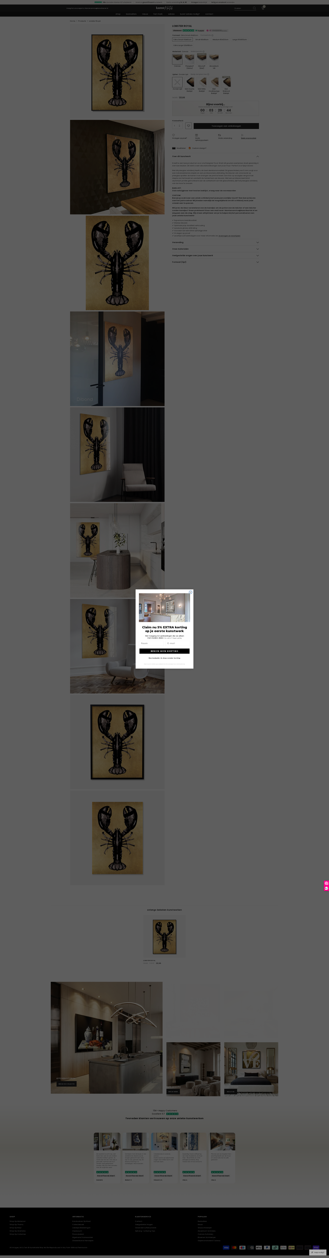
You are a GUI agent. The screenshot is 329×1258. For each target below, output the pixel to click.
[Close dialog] (190, 592)
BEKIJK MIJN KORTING (164, 651)
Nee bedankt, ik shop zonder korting (164, 658)
